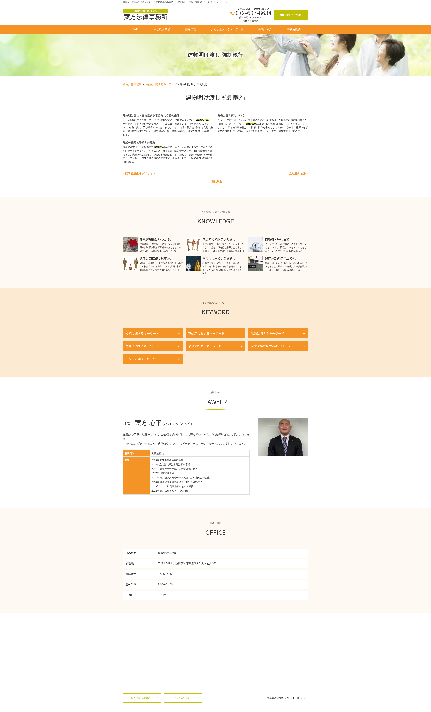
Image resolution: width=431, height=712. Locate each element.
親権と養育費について (231, 115)
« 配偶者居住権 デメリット (139, 173)
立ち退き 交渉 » (298, 173)
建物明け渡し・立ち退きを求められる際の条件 (151, 115)
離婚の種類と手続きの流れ (139, 142)
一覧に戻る (215, 181)
